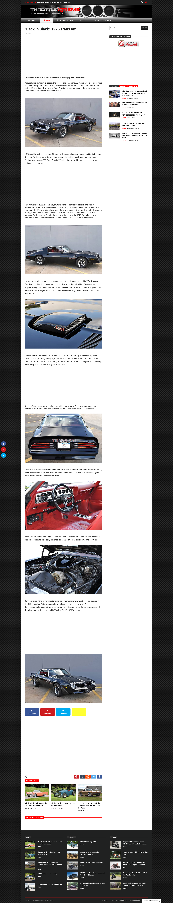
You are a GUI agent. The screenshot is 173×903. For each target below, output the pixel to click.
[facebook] (99, 777)
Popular (114, 86)
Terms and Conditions (119, 900)
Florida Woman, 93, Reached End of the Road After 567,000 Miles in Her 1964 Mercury (135, 93)
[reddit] (88, 777)
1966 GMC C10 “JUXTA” (88, 842)
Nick (124, 98)
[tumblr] (82, 777)
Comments (133, 86)
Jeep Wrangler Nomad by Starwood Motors (53, 2)
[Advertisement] (63, 56)
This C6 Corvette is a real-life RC (50, 884)
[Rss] (142, 2)
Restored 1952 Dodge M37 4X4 (91, 862)
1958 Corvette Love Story (47, 874)
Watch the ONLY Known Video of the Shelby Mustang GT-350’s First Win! (135, 136)
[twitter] (93, 777)
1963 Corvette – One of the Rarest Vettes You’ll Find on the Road (89, 805)
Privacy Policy (134, 900)
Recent (123, 86)
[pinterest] (76, 777)
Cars (29, 34)
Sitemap (105, 900)
